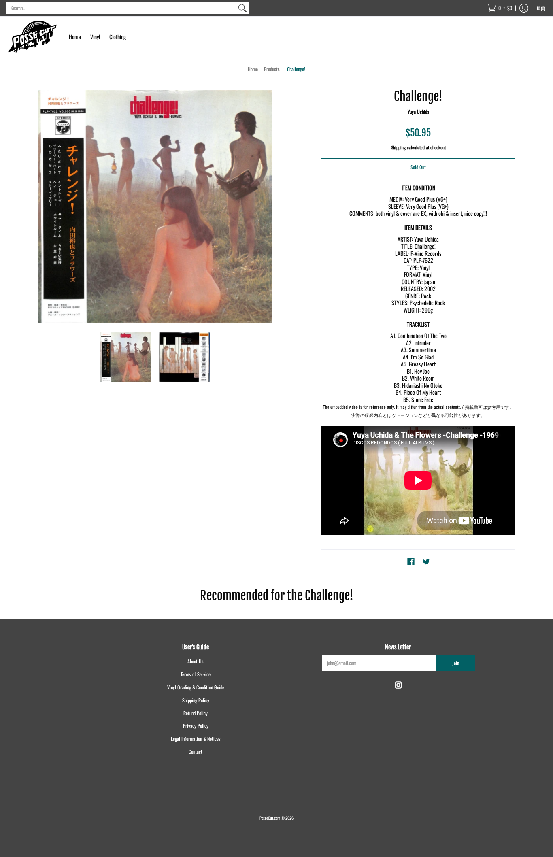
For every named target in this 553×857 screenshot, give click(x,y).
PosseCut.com (269, 817)
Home (253, 69)
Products (272, 69)
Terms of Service (196, 674)
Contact (195, 751)
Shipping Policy (195, 700)
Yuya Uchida (418, 111)
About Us (195, 661)
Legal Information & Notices (196, 738)
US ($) (540, 8)
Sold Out (418, 167)
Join (455, 663)
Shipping (398, 147)
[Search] (242, 8)
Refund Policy (195, 713)
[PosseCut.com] (32, 37)
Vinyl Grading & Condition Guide (195, 687)
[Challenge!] (125, 357)
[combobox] (121, 8)
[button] (499, 8)
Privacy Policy (195, 725)
